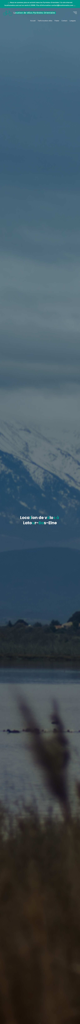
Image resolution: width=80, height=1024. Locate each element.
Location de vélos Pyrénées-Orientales (34, 12)
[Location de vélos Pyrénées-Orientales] (7, 13)
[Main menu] (75, 13)
